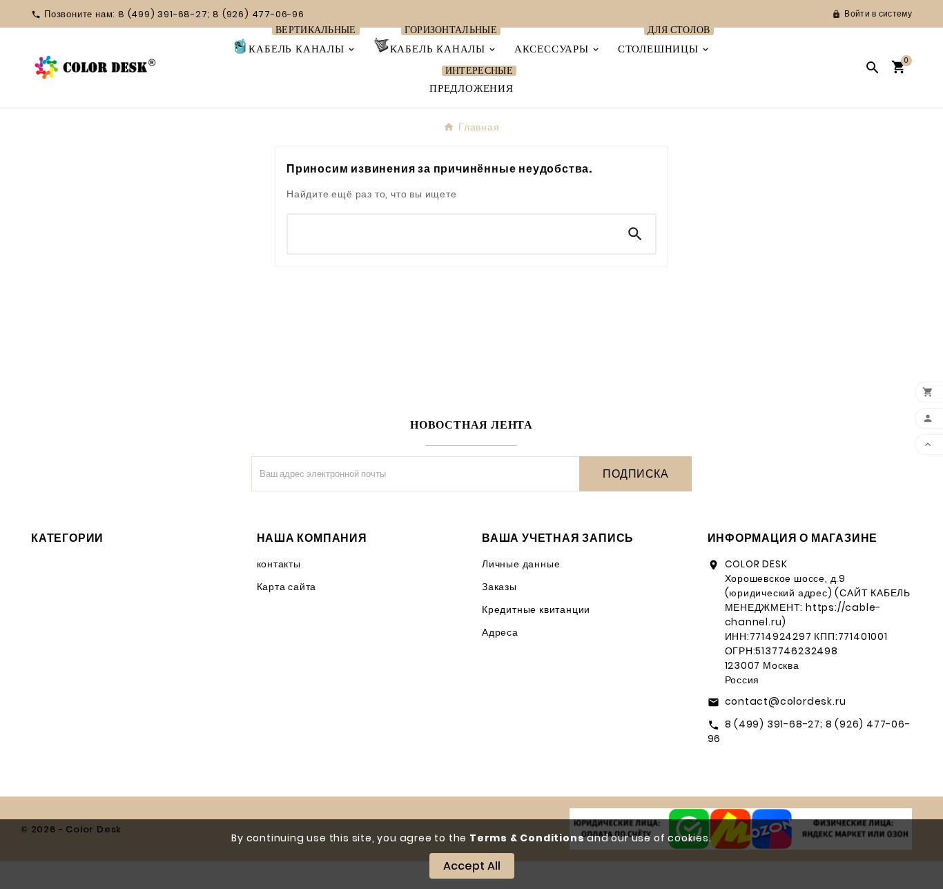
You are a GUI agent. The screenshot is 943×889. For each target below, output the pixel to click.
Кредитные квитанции (536, 609)
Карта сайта (287, 587)
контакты (279, 564)
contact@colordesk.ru (785, 701)
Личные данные (521, 564)
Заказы (499, 587)
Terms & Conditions (526, 838)
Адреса (500, 632)
